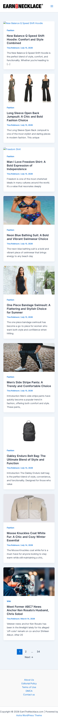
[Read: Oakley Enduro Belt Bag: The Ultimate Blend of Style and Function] (28, 430)
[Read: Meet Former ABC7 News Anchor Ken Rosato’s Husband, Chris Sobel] (28, 581)
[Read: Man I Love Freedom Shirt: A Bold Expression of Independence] (12, 149)
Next (29, 657)
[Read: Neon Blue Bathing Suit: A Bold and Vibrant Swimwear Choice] (28, 210)
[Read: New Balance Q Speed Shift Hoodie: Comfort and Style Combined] (23, 23)
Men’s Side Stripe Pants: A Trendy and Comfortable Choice (29, 384)
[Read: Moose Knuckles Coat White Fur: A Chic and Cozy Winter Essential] (28, 508)
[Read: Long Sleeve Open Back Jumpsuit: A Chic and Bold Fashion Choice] (28, 87)
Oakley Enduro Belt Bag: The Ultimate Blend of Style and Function (26, 459)
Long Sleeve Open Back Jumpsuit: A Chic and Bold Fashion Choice (25, 116)
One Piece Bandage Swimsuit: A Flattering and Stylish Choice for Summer (28, 308)
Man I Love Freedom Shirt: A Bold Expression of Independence (26, 165)
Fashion (10, 30)
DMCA (29, 691)
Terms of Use (29, 687)
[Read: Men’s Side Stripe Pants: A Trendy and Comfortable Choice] (28, 357)
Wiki (9, 601)
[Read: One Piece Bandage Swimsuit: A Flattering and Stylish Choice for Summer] (28, 280)
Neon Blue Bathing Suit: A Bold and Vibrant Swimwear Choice (28, 237)
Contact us (29, 694)
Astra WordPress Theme (29, 715)
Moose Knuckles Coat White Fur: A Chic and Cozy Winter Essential (26, 536)
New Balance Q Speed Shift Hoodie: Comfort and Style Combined (25, 39)
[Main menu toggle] (52, 6)
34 (38, 651)
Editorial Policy (29, 683)
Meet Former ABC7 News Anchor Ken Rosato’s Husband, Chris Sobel (28, 610)
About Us (29, 679)
